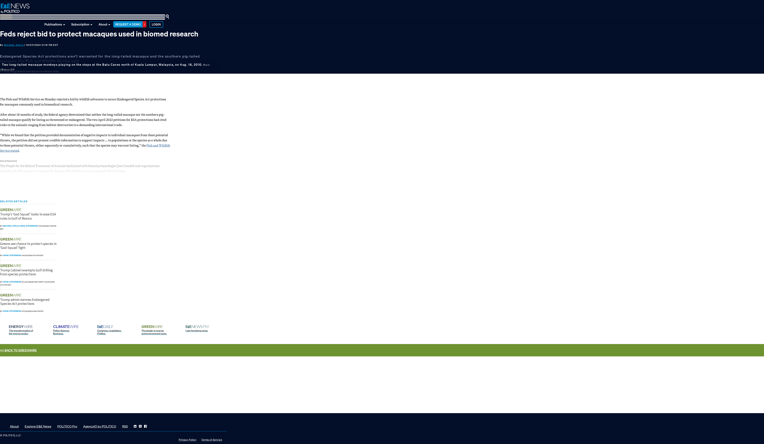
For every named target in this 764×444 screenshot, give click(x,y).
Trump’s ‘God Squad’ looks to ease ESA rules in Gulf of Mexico (28, 216)
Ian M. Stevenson (28, 226)
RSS (125, 426)
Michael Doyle (14, 45)
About (102, 24)
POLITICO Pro (67, 426)
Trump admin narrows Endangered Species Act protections (25, 301)
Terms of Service (211, 439)
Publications (53, 24)
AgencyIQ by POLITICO (99, 426)
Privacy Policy (187, 439)
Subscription (80, 24)
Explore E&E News (38, 426)
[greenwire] (11, 209)
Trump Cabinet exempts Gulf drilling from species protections (26, 272)
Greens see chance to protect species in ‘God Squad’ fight (28, 246)
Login (156, 24)
